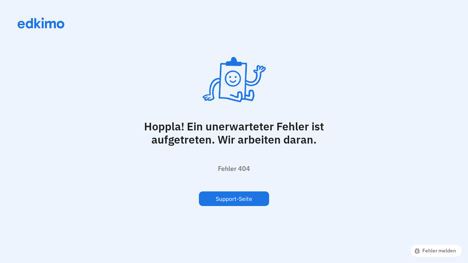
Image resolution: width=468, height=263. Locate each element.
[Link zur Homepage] (41, 23)
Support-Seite (234, 198)
